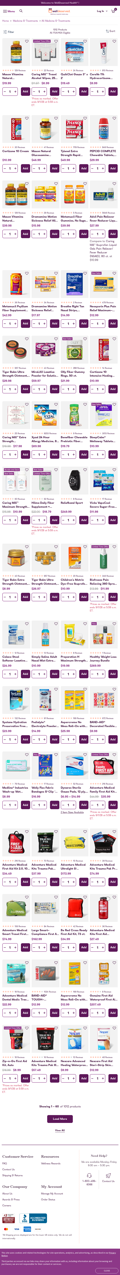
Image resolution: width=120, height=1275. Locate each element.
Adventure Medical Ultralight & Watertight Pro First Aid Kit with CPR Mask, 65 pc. (74, 867)
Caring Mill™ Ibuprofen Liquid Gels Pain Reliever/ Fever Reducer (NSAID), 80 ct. (103, 249)
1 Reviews (106, 653)
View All (60, 1131)
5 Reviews (77, 213)
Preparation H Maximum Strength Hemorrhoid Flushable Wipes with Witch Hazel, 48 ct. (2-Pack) (74, 659)
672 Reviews (107, 718)
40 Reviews (20, 576)
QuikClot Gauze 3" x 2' (74, 76)
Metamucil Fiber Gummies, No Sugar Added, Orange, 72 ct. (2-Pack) (74, 219)
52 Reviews (78, 784)
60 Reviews (20, 499)
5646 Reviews (108, 213)
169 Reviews (78, 718)
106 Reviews (20, 927)
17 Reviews (107, 499)
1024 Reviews (50, 992)
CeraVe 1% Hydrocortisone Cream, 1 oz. (100, 76)
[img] (16, 71)
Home (5, 21)
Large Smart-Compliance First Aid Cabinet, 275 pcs (45, 932)
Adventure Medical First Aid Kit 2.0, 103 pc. (15, 867)
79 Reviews (20, 784)
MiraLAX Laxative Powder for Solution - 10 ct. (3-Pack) (45, 374)
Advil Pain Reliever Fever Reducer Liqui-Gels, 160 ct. (103, 219)
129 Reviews (20, 71)
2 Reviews (77, 303)
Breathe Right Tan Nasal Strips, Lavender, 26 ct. (72, 308)
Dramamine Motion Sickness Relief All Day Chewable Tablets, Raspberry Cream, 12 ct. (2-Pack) (44, 219)
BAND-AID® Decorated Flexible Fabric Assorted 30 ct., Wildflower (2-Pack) (102, 724)
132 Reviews (20, 718)
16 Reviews (49, 1057)
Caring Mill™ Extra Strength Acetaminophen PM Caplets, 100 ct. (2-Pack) (15, 439)
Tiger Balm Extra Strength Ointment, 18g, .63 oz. (15, 582)
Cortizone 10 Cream (15, 151)
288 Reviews (79, 368)
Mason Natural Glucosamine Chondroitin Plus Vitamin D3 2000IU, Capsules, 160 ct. (45, 153)
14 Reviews (107, 368)
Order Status (48, 1200)
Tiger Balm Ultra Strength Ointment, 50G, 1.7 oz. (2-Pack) (15, 374)
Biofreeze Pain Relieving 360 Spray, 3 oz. (103, 582)
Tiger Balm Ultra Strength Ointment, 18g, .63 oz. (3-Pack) (45, 582)
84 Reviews (49, 927)
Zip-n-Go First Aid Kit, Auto (14, 1063)
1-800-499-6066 (89, 1183)
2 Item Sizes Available (72, 812)
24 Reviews (78, 71)
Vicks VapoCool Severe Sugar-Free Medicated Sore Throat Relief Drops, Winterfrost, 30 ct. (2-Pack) (103, 505)
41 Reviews (49, 147)
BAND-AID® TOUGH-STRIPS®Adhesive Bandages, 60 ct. (43, 998)
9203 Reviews (50, 434)
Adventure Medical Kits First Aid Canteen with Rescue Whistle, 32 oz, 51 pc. (104, 932)
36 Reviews (20, 303)
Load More (60, 1119)
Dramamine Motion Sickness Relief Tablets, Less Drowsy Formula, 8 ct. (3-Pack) (45, 308)
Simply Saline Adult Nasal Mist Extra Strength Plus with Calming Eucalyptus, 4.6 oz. (45, 659)
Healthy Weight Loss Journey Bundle (103, 659)
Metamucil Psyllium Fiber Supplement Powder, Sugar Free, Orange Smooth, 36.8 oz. (15, 308)
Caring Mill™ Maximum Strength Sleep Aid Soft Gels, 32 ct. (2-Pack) (15, 505)
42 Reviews (78, 927)
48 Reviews (107, 1057)
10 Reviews (78, 1057)
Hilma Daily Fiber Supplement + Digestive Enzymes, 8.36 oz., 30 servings (45, 505)
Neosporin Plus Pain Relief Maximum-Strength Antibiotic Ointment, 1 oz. (103, 308)
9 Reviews (77, 434)
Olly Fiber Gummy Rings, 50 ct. (73, 374)
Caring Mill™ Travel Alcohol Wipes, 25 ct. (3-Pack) (44, 76)
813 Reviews (107, 71)
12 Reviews (19, 653)
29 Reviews (49, 213)
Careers (6, 1206)
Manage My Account (52, 1194)
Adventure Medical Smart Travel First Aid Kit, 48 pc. (14, 932)
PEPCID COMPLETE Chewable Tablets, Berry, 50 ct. (103, 153)
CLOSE (107, 1270)
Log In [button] (102, 11)
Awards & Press (11, 1200)
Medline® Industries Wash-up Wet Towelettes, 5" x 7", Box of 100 (15, 790)
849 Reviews (108, 147)
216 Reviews (107, 784)
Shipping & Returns (12, 1175)
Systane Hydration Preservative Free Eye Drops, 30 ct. (14, 724)
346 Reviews (108, 576)
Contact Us (8, 1170)
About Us (7, 1194)
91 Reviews (49, 718)
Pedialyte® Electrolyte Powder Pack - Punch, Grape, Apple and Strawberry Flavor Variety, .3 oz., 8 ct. (44, 724)
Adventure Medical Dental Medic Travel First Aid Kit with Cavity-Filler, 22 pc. (15, 998)
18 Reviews (20, 992)
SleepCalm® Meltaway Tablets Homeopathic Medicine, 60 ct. (101, 439)
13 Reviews (49, 653)
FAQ (4, 1164)
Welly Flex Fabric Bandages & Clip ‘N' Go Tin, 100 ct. (45, 790)
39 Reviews (107, 861)
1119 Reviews (79, 147)
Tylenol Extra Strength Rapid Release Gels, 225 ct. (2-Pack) (74, 153)
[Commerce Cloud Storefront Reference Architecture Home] (60, 11)
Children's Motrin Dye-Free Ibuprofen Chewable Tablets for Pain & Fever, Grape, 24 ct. (74, 582)
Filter (11, 32)
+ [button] (15, 92)
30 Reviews (20, 147)
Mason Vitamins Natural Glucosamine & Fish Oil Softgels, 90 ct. (15, 76)
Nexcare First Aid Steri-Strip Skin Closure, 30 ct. (101, 1063)
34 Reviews (49, 303)
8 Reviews (77, 499)
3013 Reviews (108, 434)
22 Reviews (49, 71)
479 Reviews (108, 303)
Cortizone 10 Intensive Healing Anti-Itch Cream (101, 374)
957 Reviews (20, 368)
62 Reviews (49, 499)
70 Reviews (49, 861)
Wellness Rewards (50, 1164)
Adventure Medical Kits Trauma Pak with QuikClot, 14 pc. (45, 867)
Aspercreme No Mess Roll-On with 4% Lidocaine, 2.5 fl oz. (74, 998)
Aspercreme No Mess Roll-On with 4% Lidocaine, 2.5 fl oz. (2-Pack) (74, 724)
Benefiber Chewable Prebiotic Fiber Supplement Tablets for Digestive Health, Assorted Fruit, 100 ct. (74, 439)
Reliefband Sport (72, 503)
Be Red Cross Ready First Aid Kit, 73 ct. (74, 932)
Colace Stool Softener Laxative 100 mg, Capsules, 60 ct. (14, 659)
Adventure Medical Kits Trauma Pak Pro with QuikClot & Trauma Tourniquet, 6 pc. (103, 867)
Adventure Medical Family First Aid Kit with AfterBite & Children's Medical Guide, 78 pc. (102, 790)
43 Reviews (49, 368)
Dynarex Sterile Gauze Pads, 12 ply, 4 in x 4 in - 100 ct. (74, 790)
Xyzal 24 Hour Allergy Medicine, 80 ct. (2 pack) (45, 439)
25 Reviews (20, 434)
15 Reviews (78, 861)
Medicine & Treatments (25, 21)
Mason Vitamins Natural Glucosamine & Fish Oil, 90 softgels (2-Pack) (15, 219)
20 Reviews (78, 576)
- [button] (5, 92)
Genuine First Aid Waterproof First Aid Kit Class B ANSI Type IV (103, 998)
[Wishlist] (26, 41)
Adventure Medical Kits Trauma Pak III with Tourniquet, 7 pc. (44, 1063)
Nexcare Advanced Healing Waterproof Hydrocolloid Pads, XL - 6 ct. (74, 1063)
